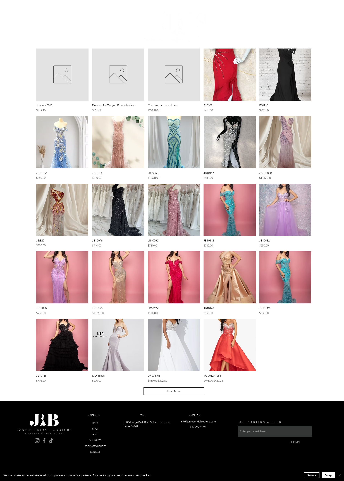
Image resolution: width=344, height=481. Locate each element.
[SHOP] (106, 429)
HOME (95, 423)
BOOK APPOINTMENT (95, 446)
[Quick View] (62, 75)
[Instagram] (37, 441)
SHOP (95, 428)
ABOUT (95, 434)
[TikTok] (51, 441)
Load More (173, 391)
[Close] (340, 475)
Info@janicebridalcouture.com (198, 421)
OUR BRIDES (95, 440)
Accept (328, 475)
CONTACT (95, 451)
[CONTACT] (106, 452)
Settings (311, 475)
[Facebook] (44, 441)
